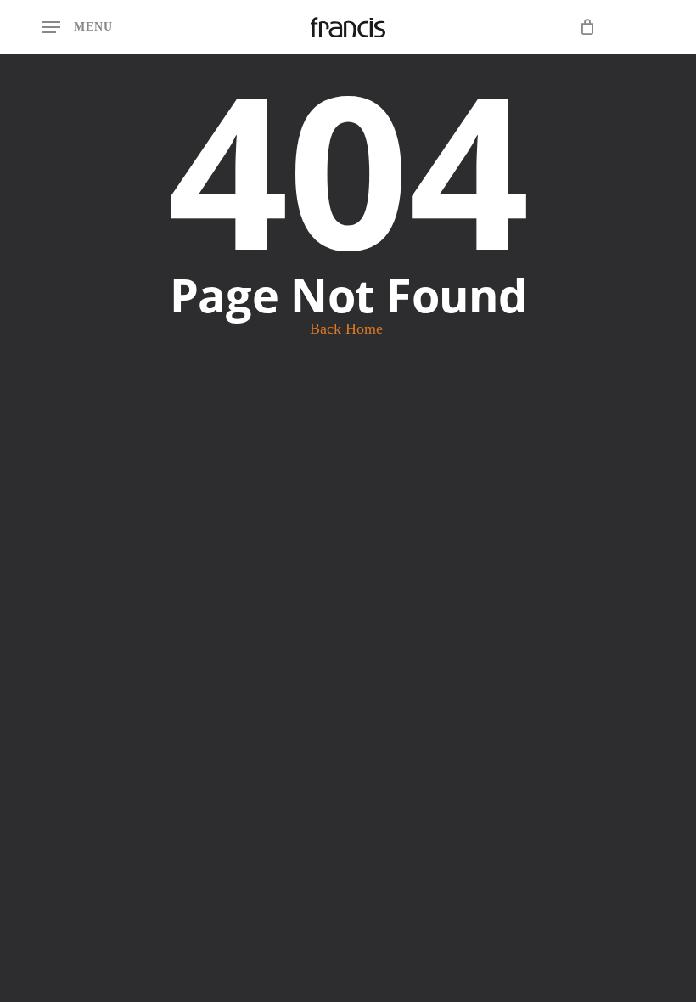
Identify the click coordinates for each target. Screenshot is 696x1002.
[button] (77, 27)
